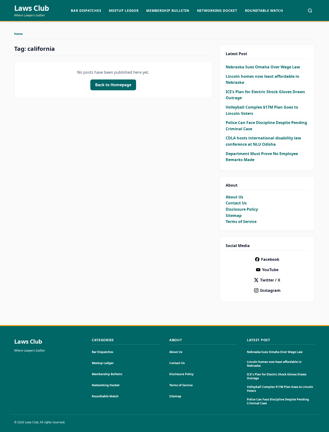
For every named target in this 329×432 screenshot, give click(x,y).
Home (18, 34)
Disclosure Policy (242, 209)
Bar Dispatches (86, 10)
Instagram (270, 290)
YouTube (270, 269)
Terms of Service (241, 221)
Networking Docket (217, 10)
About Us (234, 197)
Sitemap (234, 215)
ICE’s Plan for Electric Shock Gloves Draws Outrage (276, 376)
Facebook (270, 259)
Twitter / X (270, 280)
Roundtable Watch (264, 10)
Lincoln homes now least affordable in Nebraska (274, 364)
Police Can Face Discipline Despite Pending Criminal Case (278, 401)
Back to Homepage (113, 84)
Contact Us (236, 203)
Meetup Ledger (123, 10)
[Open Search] (310, 10)
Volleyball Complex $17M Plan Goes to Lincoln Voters (280, 389)
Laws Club (31, 8)
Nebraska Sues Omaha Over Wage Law (263, 67)
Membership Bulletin (167, 10)
